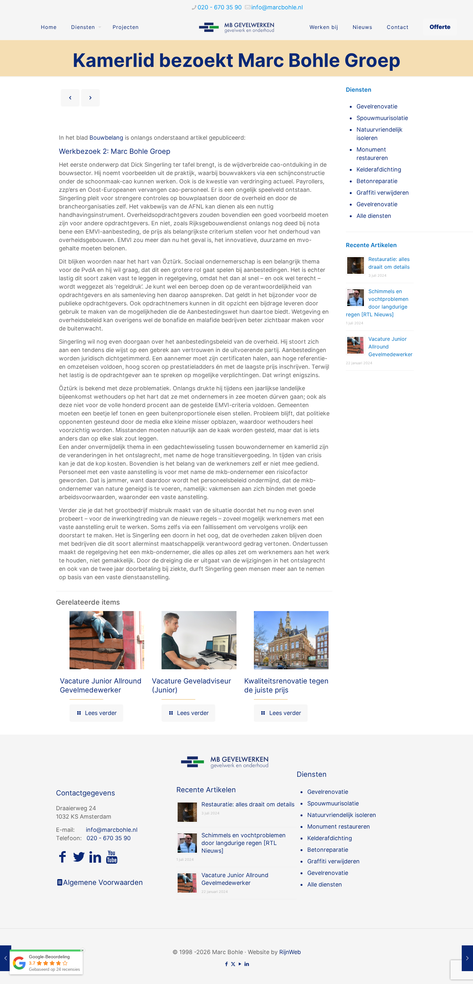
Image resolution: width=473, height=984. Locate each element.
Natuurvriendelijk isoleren (380, 133)
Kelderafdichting (379, 169)
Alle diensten (374, 215)
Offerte (440, 26)
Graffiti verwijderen (383, 192)
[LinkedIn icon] (246, 964)
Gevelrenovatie (377, 106)
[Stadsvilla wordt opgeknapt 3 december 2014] (5, 958)
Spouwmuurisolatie (382, 118)
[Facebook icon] (226, 964)
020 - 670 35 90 (220, 7)
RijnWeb (290, 952)
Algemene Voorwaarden (103, 882)
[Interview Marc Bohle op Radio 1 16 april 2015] (467, 958)
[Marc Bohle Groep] (236, 27)
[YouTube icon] (239, 964)
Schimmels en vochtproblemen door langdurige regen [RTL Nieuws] (243, 843)
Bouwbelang (106, 137)
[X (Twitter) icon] (233, 964)
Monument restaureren (372, 153)
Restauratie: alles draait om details (247, 804)
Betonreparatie (377, 181)
